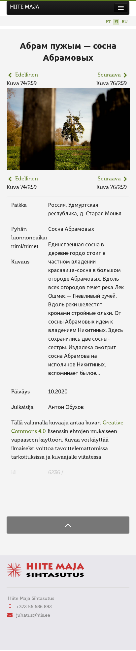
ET (108, 22)
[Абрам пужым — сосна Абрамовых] (69, 165)
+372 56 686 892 (34, 606)
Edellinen (26, 75)
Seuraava (109, 75)
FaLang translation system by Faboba (29, 503)
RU (124, 22)
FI (116, 22)
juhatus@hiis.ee (33, 615)
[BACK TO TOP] (68, 525)
